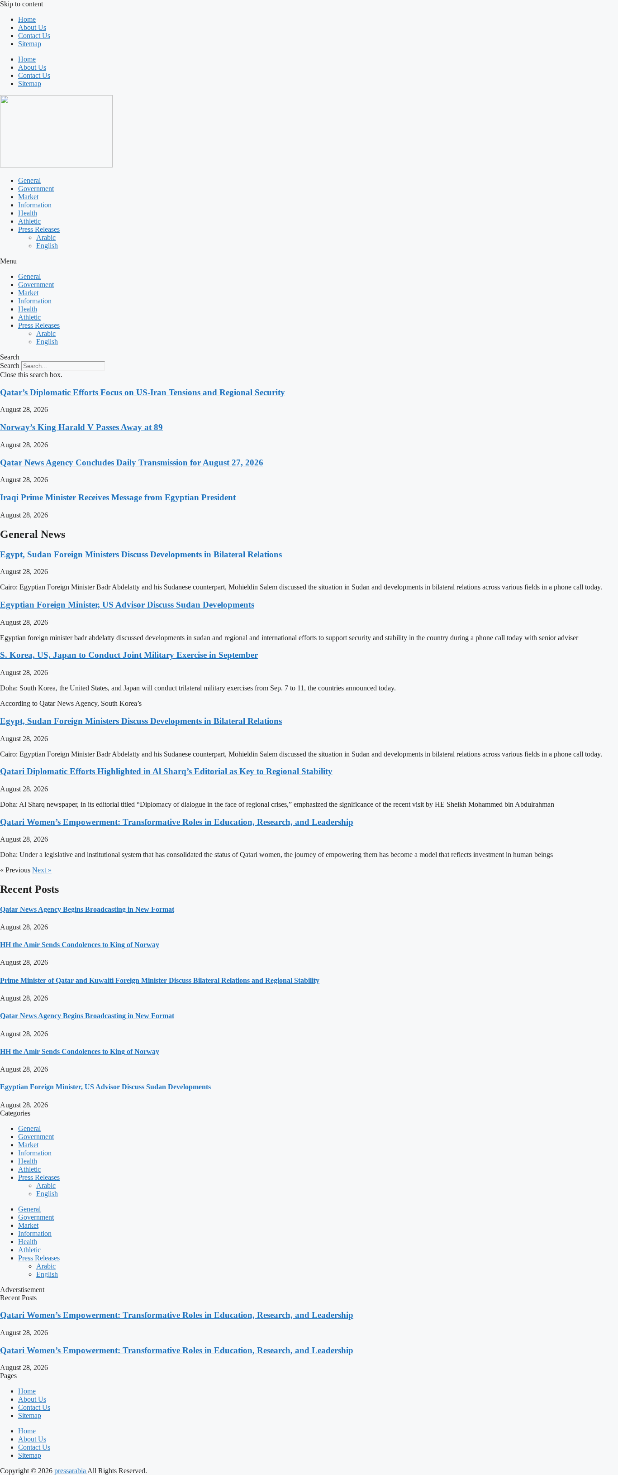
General (29, 180)
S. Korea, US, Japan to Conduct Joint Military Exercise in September (129, 655)
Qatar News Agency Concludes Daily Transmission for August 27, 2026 (131, 462)
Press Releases (39, 229)
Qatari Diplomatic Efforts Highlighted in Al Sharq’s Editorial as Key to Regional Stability (166, 771)
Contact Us (34, 35)
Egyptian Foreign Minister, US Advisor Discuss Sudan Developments (127, 604)
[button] (309, 261)
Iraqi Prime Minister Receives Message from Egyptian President (118, 497)
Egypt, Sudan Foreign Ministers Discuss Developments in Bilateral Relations (141, 554)
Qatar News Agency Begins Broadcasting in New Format (87, 909)
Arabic (46, 237)
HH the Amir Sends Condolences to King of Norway (79, 944)
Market (28, 197)
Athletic (29, 221)
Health (27, 213)
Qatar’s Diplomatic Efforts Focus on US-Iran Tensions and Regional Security (142, 392)
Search (9, 365)
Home (27, 19)
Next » (42, 870)
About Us (32, 27)
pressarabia (70, 1471)
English (47, 245)
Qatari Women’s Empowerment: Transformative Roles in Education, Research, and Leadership (176, 822)
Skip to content (21, 4)
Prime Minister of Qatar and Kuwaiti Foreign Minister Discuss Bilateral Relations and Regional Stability (159, 980)
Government (36, 188)
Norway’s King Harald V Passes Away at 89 (81, 427)
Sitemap (29, 44)
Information (35, 205)
